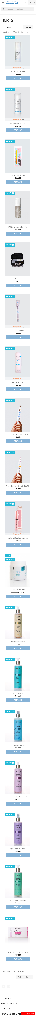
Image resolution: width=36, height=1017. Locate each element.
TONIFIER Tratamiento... (18, 590)
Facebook (3, 986)
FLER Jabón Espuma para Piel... (18, 227)
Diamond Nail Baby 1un (18, 175)
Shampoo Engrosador (18, 642)
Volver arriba (24, 977)
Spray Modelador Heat (18, 849)
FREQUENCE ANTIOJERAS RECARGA (18, 486)
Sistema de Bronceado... (18, 279)
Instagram (8, 986)
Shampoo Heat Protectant (18, 797)
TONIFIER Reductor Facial (18, 123)
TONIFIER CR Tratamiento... (18, 382)
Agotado (18, 78)
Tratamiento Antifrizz (18, 745)
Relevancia (12, 27)
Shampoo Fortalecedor (18, 900)
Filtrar (28, 27)
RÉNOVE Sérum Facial (18, 72)
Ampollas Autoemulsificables (18, 952)
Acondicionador (18, 693)
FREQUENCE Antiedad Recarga (18, 434)
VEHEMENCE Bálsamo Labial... (18, 538)
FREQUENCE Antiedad (18, 331)
